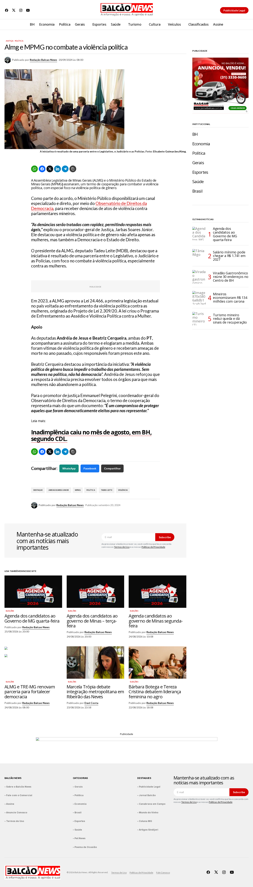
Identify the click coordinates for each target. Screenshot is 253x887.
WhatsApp (69, 468)
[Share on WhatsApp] (34, 169)
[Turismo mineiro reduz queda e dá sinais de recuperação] (199, 318)
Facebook (90, 468)
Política (19, 41)
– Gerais (78, 786)
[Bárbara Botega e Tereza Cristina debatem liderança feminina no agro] (157, 662)
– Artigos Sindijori (147, 829)
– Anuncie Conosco (15, 812)
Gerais (198, 163)
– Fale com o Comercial (18, 795)
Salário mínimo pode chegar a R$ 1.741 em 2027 (229, 256)
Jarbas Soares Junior (59, 490)
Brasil (197, 191)
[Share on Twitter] (49, 169)
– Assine (9, 803)
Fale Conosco (163, 872)
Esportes (200, 172)
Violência (123, 490)
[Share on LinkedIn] (57, 169)
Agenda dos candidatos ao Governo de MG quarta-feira (225, 234)
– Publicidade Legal (148, 786)
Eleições (10, 611)
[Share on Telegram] (65, 169)
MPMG (78, 490)
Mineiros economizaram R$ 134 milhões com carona (230, 298)
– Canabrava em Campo (151, 803)
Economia (201, 144)
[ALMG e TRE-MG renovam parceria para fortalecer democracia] (33, 662)
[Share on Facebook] (42, 169)
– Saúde (77, 829)
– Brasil (77, 812)
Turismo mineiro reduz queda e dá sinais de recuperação (230, 319)
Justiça (9, 41)
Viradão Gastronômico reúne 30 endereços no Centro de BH (230, 277)
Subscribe (165, 537)
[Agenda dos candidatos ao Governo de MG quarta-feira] (33, 591)
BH (195, 134)
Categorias (80, 778)
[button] (246, 24)
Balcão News (12, 778)
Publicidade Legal (234, 10)
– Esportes (79, 821)
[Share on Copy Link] (72, 169)
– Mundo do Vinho (147, 812)
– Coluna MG (144, 821)
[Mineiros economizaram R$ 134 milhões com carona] (199, 297)
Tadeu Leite (106, 490)
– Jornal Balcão (146, 795)
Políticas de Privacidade (153, 547)
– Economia (80, 803)
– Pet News (79, 838)
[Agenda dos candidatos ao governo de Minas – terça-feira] (95, 591)
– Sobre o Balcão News (17, 786)
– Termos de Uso (14, 821)
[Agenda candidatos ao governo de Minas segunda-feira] (157, 591)
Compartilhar (112, 468)
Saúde (198, 181)
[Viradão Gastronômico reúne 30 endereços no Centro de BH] (199, 277)
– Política (78, 795)
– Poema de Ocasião (85, 847)
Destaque (38, 490)
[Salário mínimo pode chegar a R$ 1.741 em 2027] (199, 256)
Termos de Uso (121, 547)
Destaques (144, 778)
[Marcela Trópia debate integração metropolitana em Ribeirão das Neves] (95, 662)
